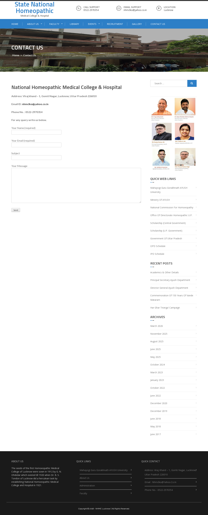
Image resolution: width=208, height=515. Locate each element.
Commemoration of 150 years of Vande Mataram (171, 297)
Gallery (137, 23)
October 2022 (157, 387)
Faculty (54, 23)
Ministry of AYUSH (160, 199)
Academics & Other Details (164, 272)
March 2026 (156, 325)
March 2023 (156, 372)
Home (14, 23)
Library (74, 23)
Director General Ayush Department (169, 287)
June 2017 (155, 434)
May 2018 (155, 426)
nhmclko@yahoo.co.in (35, 104)
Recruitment (115, 23)
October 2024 (157, 364)
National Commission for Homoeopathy (171, 207)
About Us (33, 23)
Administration (87, 485)
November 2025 (158, 333)
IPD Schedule (157, 253)
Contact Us (158, 23)
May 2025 (155, 356)
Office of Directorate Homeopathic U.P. (171, 215)
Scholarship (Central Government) (168, 223)
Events (92, 23)
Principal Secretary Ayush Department (170, 280)
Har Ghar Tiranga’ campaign (165, 307)
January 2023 (157, 380)
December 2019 (158, 411)
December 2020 (158, 403)
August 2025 (156, 341)
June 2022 (155, 395)
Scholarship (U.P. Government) (166, 230)
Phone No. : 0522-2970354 (159, 489)
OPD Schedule (157, 246)
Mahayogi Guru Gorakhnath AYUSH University (168, 190)
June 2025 (155, 349)
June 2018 (155, 418)
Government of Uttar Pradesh (166, 238)
